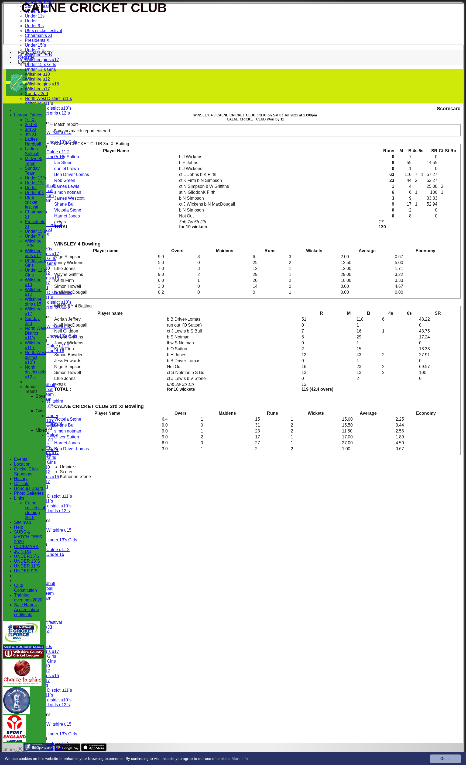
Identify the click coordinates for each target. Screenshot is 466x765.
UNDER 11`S (27, 566)
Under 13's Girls (61, 142)
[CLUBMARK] (16, 712)
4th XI (30, 134)
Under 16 (55, 156)
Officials (21, 483)
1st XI (30, 119)
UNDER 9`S (26, 571)
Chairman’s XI (38, 35)
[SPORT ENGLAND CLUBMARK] (14, 740)
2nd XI (31, 124)
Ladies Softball (32, 151)
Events (20, 459)
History (21, 478)
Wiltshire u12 (37, 79)
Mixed (41, 430)
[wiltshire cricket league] (23, 656)
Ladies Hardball (33, 141)
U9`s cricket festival (43, 30)
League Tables (28, 115)
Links (19, 498)
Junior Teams (31, 389)
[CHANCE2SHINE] (22, 684)
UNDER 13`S (27, 561)
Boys (40, 396)
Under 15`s (35, 45)
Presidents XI (37, 40)
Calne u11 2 (58, 152)
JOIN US (22, 551)
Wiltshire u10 (37, 74)
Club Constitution (25, 588)
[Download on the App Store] (94, 749)
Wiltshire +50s (38, 55)
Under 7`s (34, 50)
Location (22, 464)
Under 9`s (34, 25)
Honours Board (28, 488)
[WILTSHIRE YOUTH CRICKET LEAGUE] (23, 647)
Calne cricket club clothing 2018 (35, 510)
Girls (40, 411)
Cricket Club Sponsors (26, 471)
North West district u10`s (48, 108)
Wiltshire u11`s (33, 345)
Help (18, 527)
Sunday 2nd (36, 93)
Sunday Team (32, 170)
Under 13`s (35, 178)
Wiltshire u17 (37, 88)
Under (31, 21)
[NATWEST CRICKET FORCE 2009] (21, 642)
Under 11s (34, 16)
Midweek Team (33, 161)
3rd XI (30, 129)
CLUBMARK (26, 546)
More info (240, 758)
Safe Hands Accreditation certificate (26, 610)
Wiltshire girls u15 (42, 84)
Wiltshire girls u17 (42, 59)
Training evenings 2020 (28, 597)
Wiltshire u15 (58, 132)
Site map (22, 522)
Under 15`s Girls (40, 64)
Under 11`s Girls (40, 69)
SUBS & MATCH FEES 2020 (28, 537)
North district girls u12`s (47, 113)
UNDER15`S (26, 556)
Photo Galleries (29, 493)
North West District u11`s (48, 98)
